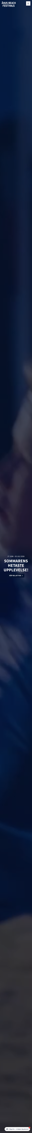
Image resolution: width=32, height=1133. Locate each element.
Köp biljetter (15, 575)
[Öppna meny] (28, 3)
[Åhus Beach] (9, 4)
